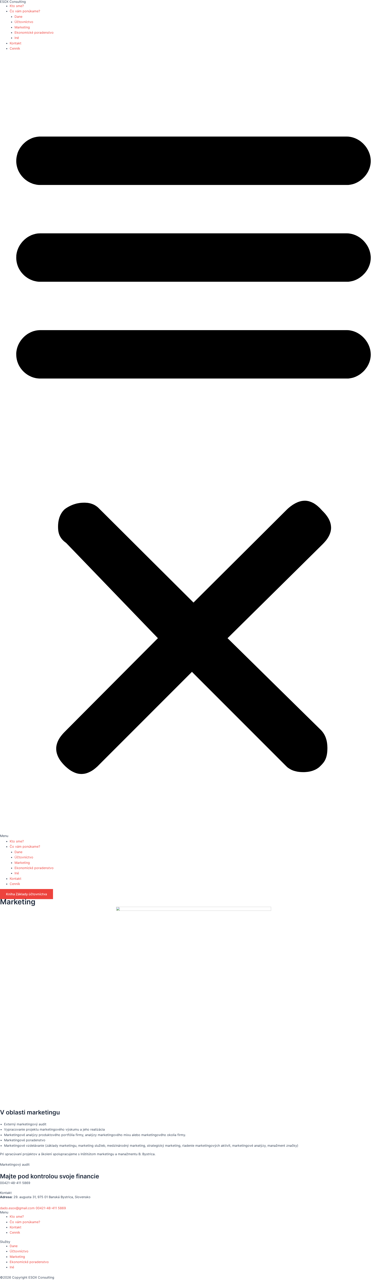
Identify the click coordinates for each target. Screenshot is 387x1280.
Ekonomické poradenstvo (34, 32)
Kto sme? (17, 6)
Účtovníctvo (24, 22)
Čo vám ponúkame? (25, 11)
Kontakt (15, 43)
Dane (18, 17)
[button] (193, 447)
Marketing (22, 27)
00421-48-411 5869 (51, 1208)
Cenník (15, 48)
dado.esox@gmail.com (17, 1208)
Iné (17, 38)
